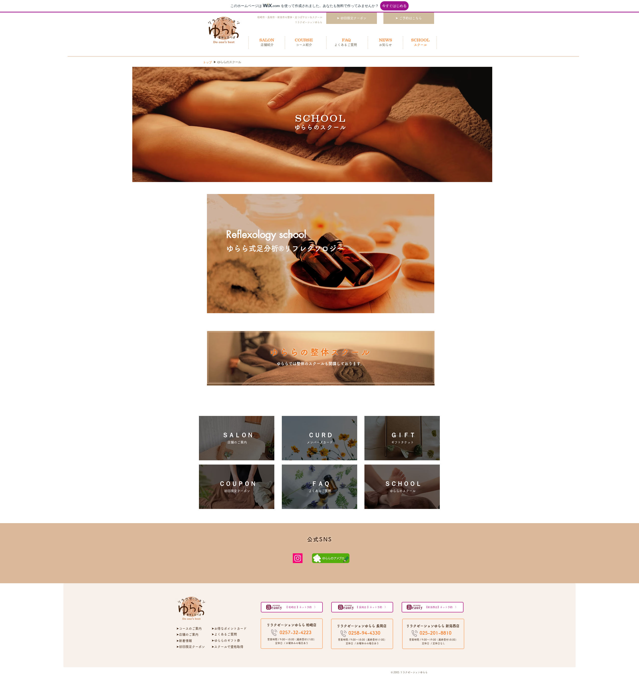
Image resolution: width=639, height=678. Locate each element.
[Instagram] (298, 558)
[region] (320, 253)
